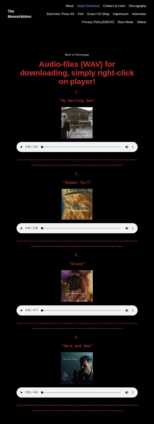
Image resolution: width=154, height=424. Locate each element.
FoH (81, 14)
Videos (141, 22)
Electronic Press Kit (60, 14)
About (70, 6)
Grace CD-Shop (98, 14)
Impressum (120, 14)
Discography (137, 6)
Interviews (139, 14)
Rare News (125, 22)
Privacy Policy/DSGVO (98, 22)
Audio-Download (88, 6)
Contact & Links (114, 6)
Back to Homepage (77, 54)
